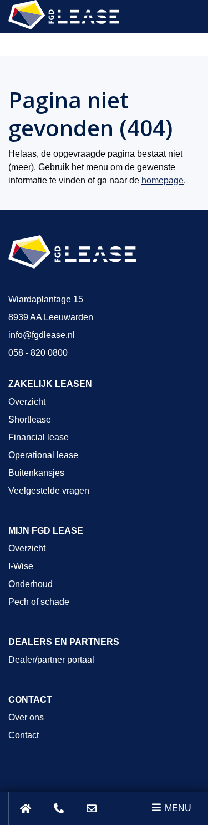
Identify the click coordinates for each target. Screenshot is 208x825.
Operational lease (43, 455)
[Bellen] (58, 808)
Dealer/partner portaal (51, 659)
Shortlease (29, 419)
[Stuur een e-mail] (91, 808)
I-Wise (20, 566)
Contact (23, 735)
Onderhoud (30, 584)
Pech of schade (38, 602)
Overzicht (26, 401)
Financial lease (38, 437)
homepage (162, 180)
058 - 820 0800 (38, 352)
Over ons (26, 717)
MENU (177, 808)
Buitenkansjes (36, 473)
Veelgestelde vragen (48, 490)
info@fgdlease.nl (41, 335)
